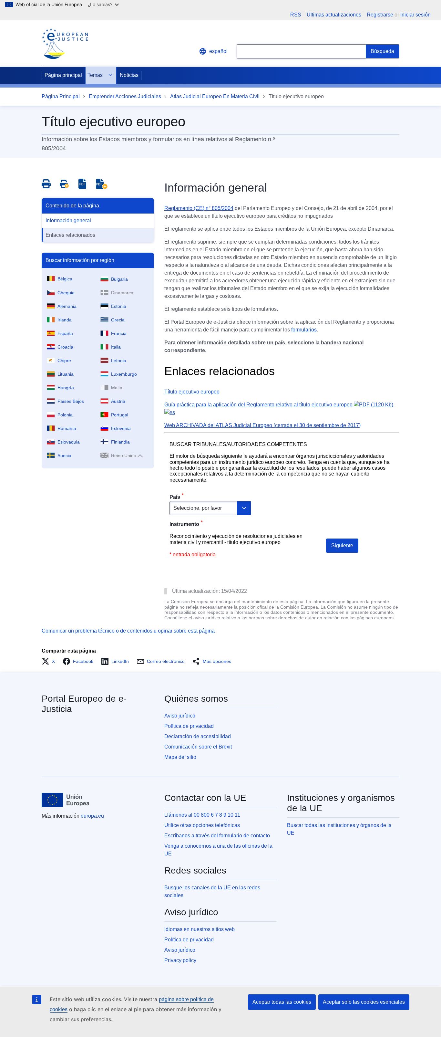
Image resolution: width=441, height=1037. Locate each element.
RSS (295, 14)
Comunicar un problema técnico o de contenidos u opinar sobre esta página (128, 631)
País (174, 497)
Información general (68, 220)
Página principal (63, 75)
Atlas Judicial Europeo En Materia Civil (215, 96)
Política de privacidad (189, 726)
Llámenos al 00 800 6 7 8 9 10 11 (202, 815)
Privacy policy (180, 960)
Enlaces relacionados (70, 235)
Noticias (129, 75)
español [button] (218, 51)
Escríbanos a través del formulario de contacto (217, 835)
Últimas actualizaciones (334, 14)
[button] (50, 661)
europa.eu (92, 816)
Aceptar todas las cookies (281, 1002)
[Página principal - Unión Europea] (65, 800)
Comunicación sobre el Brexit (198, 746)
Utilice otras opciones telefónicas (202, 825)
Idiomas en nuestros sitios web (199, 929)
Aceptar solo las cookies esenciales (364, 1002)
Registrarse (380, 14)
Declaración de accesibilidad (197, 736)
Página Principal (61, 96)
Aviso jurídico (179, 715)
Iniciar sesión (415, 14)
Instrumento (184, 524)
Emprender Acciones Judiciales (125, 96)
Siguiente (342, 545)
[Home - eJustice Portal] (65, 43)
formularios (304, 329)
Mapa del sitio (180, 757)
